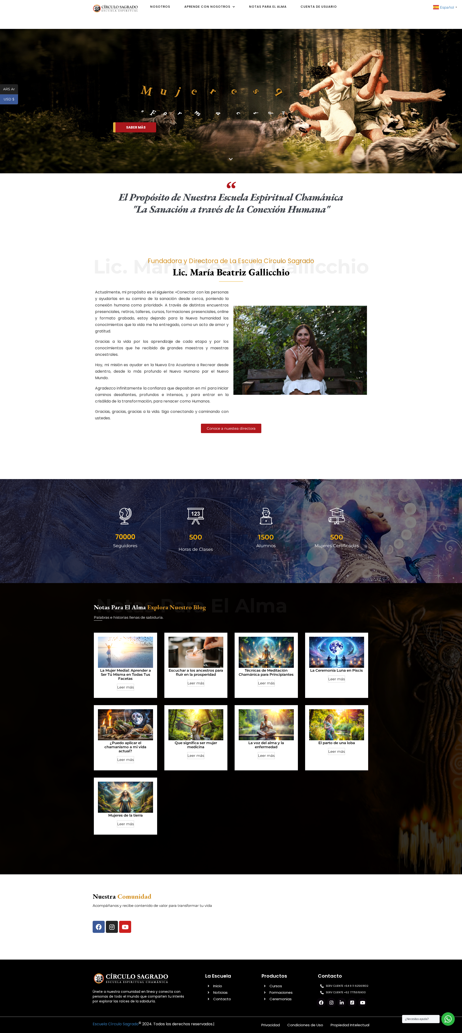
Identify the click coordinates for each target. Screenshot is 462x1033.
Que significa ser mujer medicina (196, 745)
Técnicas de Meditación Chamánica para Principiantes (266, 672)
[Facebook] (99, 927)
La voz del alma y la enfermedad (266, 745)
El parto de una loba (336, 743)
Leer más (125, 687)
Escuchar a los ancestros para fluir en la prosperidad (196, 672)
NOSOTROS (160, 6)
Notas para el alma (268, 6)
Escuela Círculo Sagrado (116, 1024)
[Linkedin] (341, 1002)
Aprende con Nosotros (207, 6)
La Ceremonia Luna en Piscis (336, 670)
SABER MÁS (136, 127)
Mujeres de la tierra (125, 815)
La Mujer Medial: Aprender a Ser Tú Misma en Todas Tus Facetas (125, 674)
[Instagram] (112, 927)
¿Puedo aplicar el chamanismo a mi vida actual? (125, 747)
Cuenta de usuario (319, 6)
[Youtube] (125, 927)
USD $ (11, 99)
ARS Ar (10, 89)
